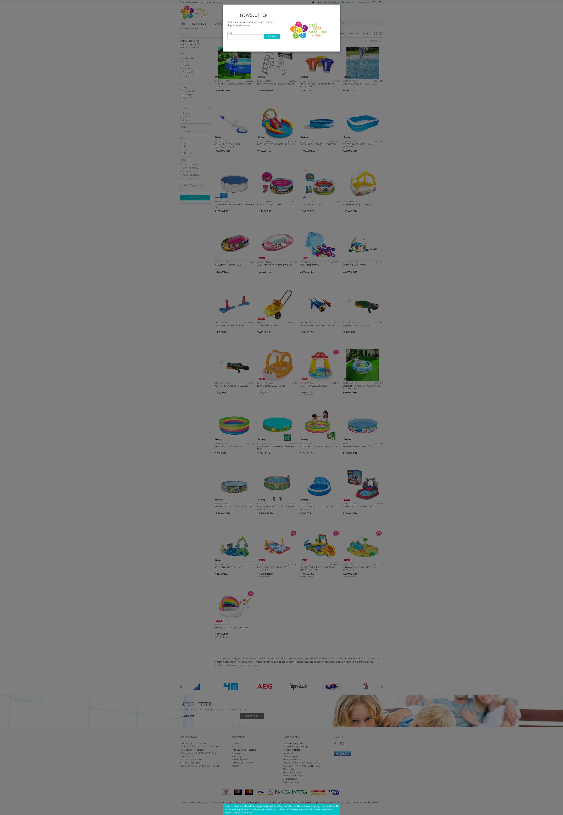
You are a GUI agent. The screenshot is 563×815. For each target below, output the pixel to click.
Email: (230, 33)
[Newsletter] (309, 29)
